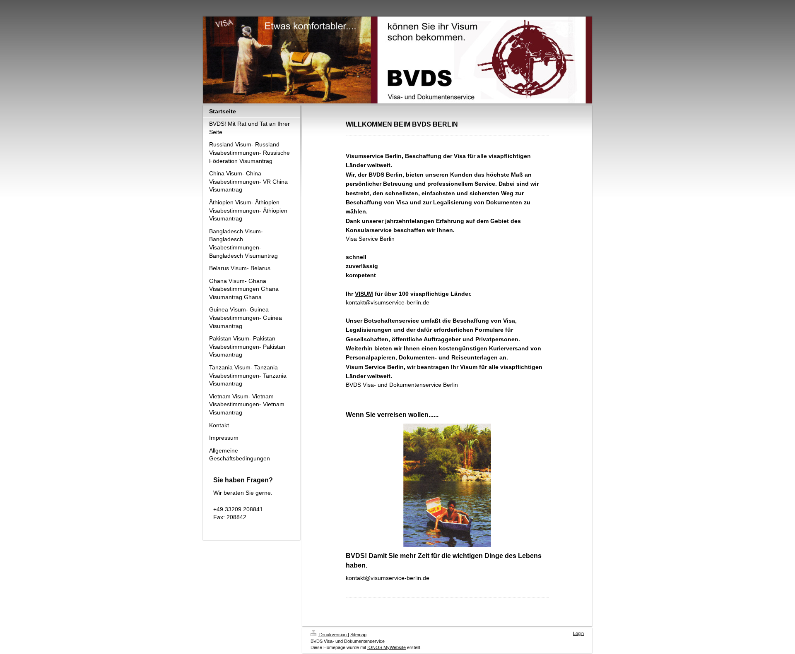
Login (578, 633)
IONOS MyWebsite (386, 647)
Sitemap (358, 634)
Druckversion (333, 634)
